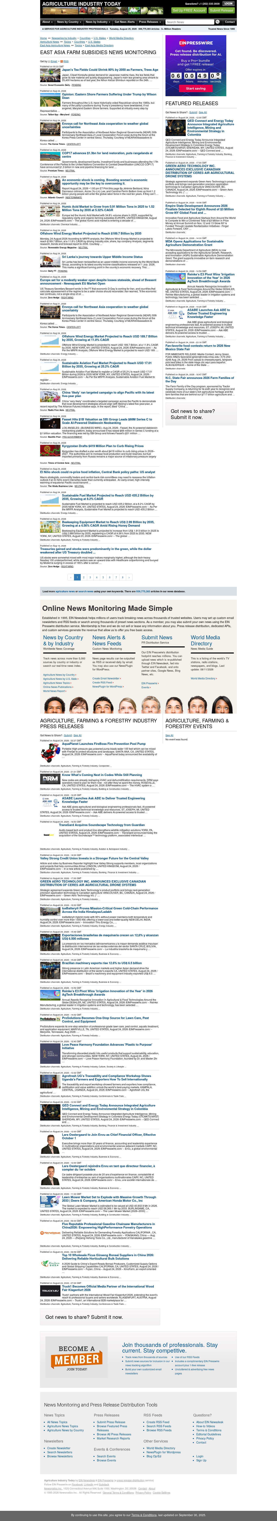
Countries (85, 38)
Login (199, 1456)
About (46, 21)
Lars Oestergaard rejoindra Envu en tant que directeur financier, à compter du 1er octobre (108, 1168)
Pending (76, 85)
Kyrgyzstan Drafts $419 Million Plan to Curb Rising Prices (103, 446)
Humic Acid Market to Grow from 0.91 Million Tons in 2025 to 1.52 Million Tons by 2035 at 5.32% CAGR (108, 208)
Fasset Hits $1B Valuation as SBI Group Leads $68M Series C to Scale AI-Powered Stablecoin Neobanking (107, 421)
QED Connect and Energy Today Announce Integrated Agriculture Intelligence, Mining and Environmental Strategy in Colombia (210, 127)
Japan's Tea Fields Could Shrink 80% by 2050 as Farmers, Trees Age (110, 69)
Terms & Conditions (208, 1430)
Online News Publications (57, 686)
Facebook (77, 1484)
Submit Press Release (111, 1422)
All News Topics (57, 1422)
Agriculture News (49, 41)
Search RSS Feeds (159, 1426)
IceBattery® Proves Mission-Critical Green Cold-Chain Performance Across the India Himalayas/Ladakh (110, 910)
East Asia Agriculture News (55, 45)
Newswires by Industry (64, 38)
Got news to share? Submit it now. (193, 413)
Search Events (106, 1456)
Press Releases (149, 21)
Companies (104, 765)
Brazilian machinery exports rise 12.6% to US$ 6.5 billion (102, 963)
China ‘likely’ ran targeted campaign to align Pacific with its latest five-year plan (108, 394)
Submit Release (221, 10)
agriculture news (65, 591)
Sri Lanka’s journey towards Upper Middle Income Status (102, 256)
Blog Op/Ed (154, 1456)
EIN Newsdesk (87, 1480)
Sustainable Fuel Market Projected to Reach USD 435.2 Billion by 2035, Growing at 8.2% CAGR (108, 497)
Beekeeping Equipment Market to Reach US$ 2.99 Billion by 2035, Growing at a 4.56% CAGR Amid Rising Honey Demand (108, 524)
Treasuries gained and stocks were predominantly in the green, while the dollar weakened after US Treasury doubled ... (95, 550)
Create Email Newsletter (105, 678)
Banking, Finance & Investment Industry (117, 872)
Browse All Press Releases (114, 1434)
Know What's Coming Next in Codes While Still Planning (102, 775)
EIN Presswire (149, 683)
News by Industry (97, 21)
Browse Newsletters (60, 1456)
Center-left (74, 144)
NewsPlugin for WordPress (107, 686)
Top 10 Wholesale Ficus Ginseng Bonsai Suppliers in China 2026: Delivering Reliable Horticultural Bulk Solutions (108, 1257)
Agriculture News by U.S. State (60, 678)
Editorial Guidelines (208, 1434)
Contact (230, 21)
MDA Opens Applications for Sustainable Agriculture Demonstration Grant (194, 243)
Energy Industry (68, 353)
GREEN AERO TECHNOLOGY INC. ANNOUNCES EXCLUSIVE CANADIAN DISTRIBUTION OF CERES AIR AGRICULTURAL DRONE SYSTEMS (199, 171)
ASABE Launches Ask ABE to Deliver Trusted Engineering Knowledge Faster (208, 313)
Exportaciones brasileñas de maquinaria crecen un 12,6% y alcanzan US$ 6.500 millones (110, 937)
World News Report (54, 691)
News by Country (68, 21)
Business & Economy (109, 954)
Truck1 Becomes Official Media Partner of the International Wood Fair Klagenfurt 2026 (108, 1288)
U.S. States (100, 38)
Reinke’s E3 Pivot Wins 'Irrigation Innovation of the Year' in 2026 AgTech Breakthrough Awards (211, 277)
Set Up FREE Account (189, 10)
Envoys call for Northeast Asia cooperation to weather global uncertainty (105, 308)
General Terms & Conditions (118, 1492)
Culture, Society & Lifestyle (111, 1066)
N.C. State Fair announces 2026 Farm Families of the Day (199, 379)
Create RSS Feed (102, 682)
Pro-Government (72, 436)
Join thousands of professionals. (163, 1344)
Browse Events (106, 1460)
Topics (67, 41)
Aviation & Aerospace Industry (113, 849)
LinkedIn (88, 1484)
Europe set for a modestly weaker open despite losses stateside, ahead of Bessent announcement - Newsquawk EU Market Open (98, 282)
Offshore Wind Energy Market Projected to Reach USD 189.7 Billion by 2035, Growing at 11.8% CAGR (109, 338)
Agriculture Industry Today (81, 3)
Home (43, 38)
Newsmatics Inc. (53, 1488)
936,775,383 (144, 28)
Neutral (70, 170)
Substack (104, 1484)
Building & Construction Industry (114, 789)
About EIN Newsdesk (209, 1422)
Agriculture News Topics (56, 682)
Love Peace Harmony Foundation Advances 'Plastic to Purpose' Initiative (107, 1046)
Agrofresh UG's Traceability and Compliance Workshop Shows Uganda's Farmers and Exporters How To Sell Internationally (106, 1077)
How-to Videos (205, 1426)
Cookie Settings (161, 1492)
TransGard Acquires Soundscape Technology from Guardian (102, 825)
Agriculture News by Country (59, 674)
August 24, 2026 (186, 117)
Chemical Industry (69, 224)
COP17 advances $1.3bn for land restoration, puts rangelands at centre (107, 155)
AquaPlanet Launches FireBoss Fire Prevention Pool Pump (104, 743)
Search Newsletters (59, 1452)
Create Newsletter (58, 1448)
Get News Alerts (125, 21)
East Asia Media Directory (99, 45)
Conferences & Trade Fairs (111, 1096)
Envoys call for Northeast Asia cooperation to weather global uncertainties (105, 125)
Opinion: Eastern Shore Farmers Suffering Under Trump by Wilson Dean (109, 96)
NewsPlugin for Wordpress (164, 1452)
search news (85, 591)
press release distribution (131, 1480)
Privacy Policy (205, 1438)
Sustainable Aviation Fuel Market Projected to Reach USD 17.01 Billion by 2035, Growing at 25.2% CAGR (107, 365)
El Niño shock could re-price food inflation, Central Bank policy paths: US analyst (97, 472)
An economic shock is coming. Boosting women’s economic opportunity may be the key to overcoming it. (104, 181)
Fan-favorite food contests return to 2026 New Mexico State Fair (197, 347)
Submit (193, 112)
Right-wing (67, 297)
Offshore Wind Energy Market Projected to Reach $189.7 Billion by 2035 (90, 233)
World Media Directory (121, 38)
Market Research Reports (113, 1438)
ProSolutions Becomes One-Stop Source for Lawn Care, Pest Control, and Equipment (105, 1019)
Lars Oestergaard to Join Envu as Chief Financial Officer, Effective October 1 (109, 1136)
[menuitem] (66, 1426)
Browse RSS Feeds (159, 1430)
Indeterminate (73, 197)
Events (145, 687)
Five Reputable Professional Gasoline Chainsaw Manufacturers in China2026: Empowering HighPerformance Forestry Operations (108, 1226)
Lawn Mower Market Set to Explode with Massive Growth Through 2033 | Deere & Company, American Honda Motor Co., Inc (109, 1199)
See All (203, 112)
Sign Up (201, 1460)
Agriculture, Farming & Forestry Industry (79, 539)
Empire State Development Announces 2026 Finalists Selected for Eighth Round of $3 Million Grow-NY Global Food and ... (199, 209)
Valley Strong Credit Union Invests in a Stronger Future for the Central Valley (94, 858)
